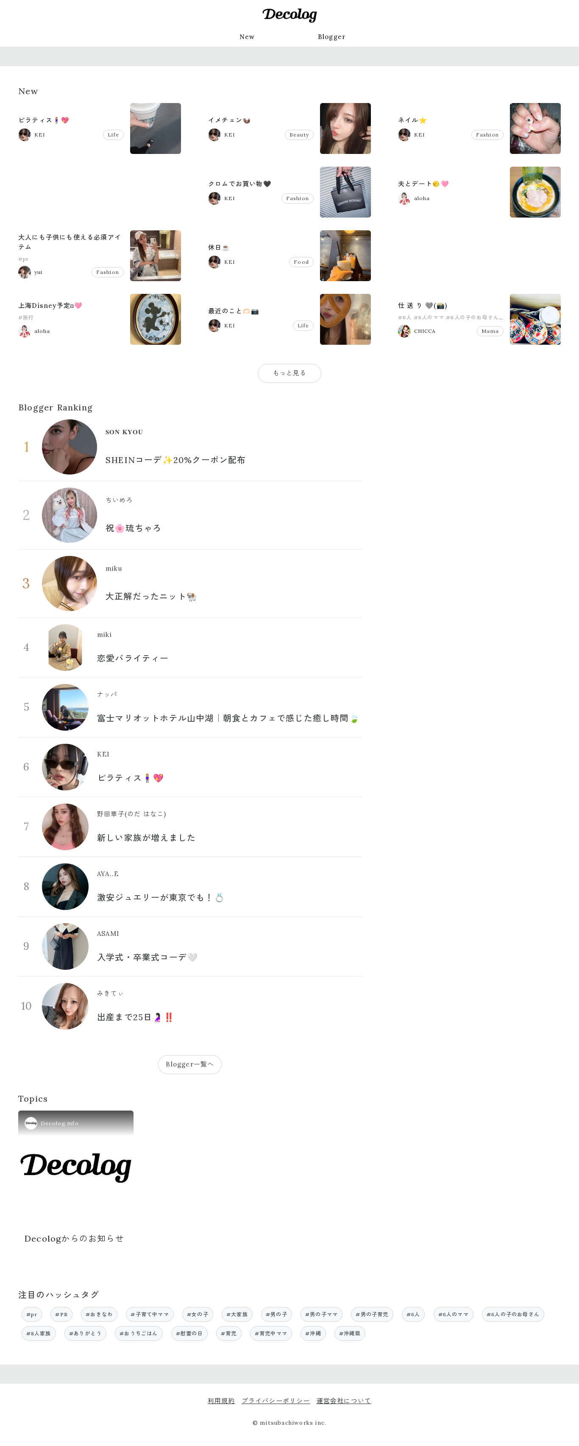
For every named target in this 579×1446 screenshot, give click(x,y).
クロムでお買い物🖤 (240, 184)
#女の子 (198, 1314)
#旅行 (26, 317)
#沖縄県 (350, 1333)
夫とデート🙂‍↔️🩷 (423, 184)
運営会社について (344, 1401)
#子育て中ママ (150, 1314)
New (247, 37)
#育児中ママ (271, 1333)
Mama (490, 331)
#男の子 (276, 1314)
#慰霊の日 (189, 1333)
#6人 (405, 317)
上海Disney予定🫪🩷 (50, 305)
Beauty (299, 134)
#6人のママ (429, 317)
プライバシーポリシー (276, 1401)
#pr (23, 259)
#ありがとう (85, 1333)
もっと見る (290, 373)
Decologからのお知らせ (74, 1238)
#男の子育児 (372, 1314)
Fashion (487, 134)
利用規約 (221, 1401)
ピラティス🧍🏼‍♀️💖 (44, 120)
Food (301, 262)
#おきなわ (99, 1314)
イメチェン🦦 (229, 120)
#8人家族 (38, 1333)
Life (113, 134)
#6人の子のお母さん (472, 317)
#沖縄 (313, 1333)
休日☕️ (219, 247)
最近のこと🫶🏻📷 (233, 311)
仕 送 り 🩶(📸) (422, 305)
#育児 (229, 1333)
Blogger (332, 37)
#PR (61, 1314)
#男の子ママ (321, 1314)
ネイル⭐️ (412, 120)
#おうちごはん (139, 1333)
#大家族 (237, 1314)
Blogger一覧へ (190, 1064)
